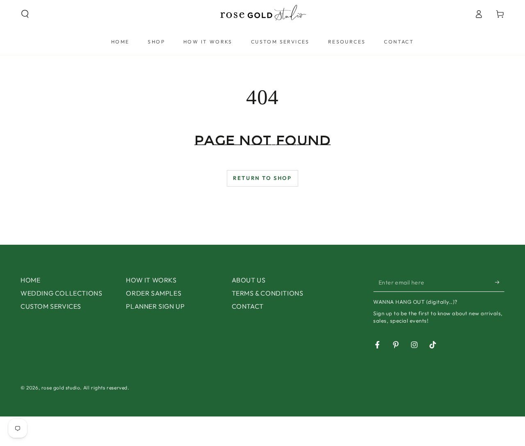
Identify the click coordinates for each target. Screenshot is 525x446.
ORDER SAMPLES (153, 293)
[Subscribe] (499, 282)
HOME (30, 280)
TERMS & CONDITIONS (268, 293)
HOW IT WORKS (151, 280)
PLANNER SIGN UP (155, 306)
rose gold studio (60, 388)
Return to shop (262, 178)
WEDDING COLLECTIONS (61, 293)
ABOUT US (249, 280)
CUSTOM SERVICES (51, 306)
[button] (25, 14)
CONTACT (248, 306)
